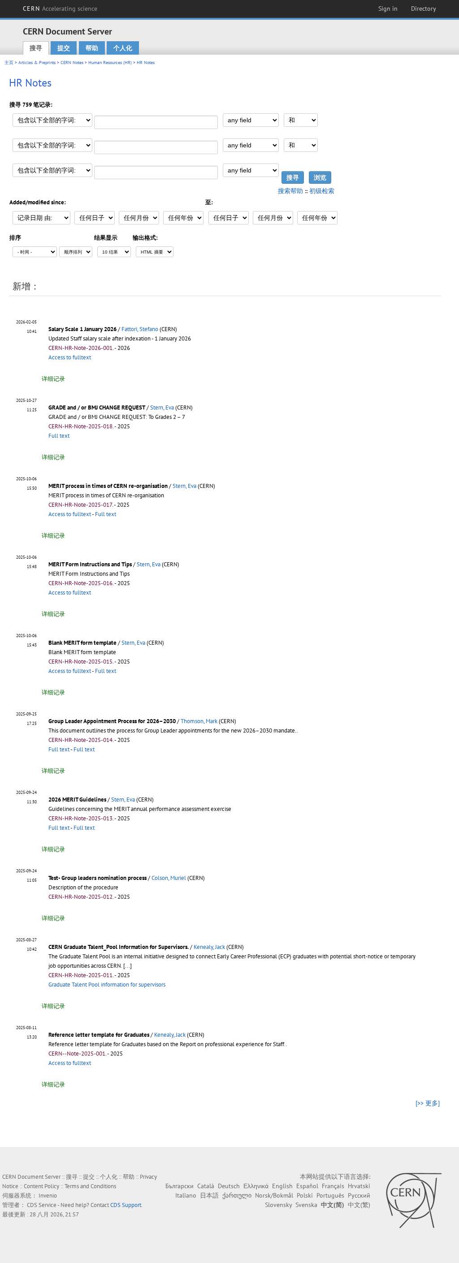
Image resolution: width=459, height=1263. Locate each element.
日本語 (209, 1195)
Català (205, 1186)
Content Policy (41, 1186)
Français (333, 1186)
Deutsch (229, 1186)
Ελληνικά (255, 1186)
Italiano (185, 1195)
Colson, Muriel (169, 878)
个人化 (122, 48)
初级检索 (321, 191)
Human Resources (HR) (110, 62)
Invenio (48, 1195)
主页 (8, 62)
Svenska (306, 1205)
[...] (127, 966)
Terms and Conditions (90, 1186)
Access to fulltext (69, 357)
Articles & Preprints (37, 62)
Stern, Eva (162, 407)
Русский (359, 1195)
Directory (423, 8)
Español (307, 1186)
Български (179, 1186)
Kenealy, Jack (209, 947)
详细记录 (53, 379)
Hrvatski (359, 1186)
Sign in (388, 8)
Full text (58, 436)
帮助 (92, 48)
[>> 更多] (428, 1103)
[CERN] (413, 1200)
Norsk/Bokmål (274, 1195)
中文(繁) (359, 1205)
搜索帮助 (290, 191)
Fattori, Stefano (139, 329)
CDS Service (41, 1205)
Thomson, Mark (199, 721)
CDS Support (125, 1205)
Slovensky (278, 1205)
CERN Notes (72, 62)
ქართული (236, 1195)
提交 (63, 48)
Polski (305, 1195)
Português (330, 1195)
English (282, 1186)
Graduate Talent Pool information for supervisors (106, 984)
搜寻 (36, 48)
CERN (60, 8)
